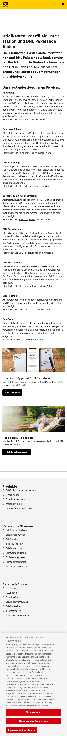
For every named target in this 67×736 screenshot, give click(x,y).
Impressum (43, 706)
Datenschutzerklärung (27, 706)
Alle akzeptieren (33, 712)
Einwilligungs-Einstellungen (21, 730)
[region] (33, 684)
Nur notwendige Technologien (33, 721)
